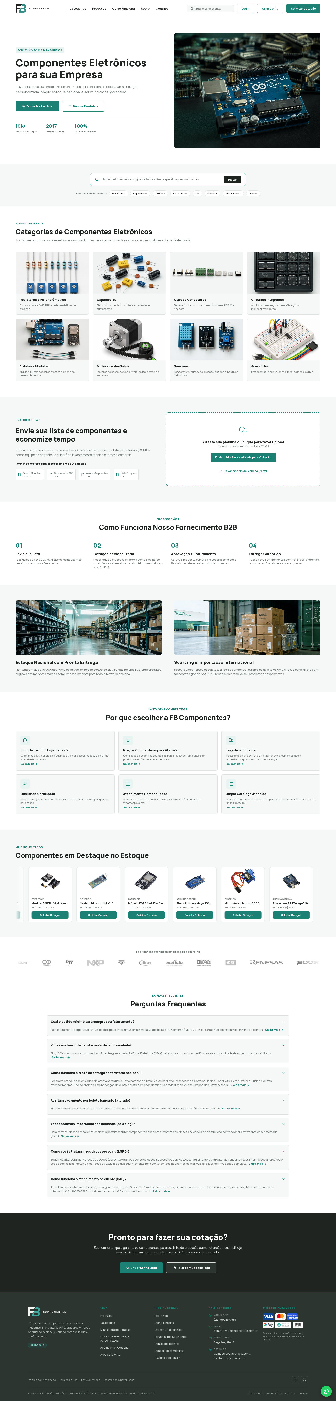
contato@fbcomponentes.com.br (173, 1163)
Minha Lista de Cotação (115, 1330)
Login (245, 8)
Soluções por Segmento (170, 1337)
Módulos (212, 193)
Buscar (232, 179)
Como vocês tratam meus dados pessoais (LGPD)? (90, 1151)
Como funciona (164, 1323)
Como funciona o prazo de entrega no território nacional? (96, 1073)
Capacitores (140, 193)
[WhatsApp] (304, 1379)
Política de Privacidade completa (225, 1163)
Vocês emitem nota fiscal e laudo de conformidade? (91, 1045)
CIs (197, 193)
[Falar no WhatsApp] (326, 1391)
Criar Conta (270, 8)
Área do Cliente (110, 1354)
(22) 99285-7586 (76, 1191)
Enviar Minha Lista (39, 106)
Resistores (118, 193)
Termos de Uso (68, 1380)
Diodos (253, 193)
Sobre (145, 8)
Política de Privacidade (42, 1380)
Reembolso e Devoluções (119, 1380)
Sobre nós (161, 1316)
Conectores (180, 193)
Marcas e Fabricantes (168, 1330)
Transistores (233, 193)
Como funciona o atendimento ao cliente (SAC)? (88, 1179)
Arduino (160, 193)
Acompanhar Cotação (114, 1347)
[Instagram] (295, 1379)
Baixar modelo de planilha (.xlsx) (245, 471)
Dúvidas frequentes (167, 1358)
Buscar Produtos (85, 106)
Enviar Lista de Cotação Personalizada (115, 1338)
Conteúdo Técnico (167, 1344)
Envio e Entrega (90, 1380)
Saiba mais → (274, 1030)
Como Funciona (123, 8)
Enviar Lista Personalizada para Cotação (243, 457)
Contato (162, 8)
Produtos (99, 8)
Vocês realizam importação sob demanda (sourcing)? (93, 1124)
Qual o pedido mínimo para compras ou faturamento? (92, 1022)
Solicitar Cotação (303, 8)
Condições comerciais (169, 1351)
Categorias (78, 8)
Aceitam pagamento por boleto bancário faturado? (91, 1100)
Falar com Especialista (193, 1268)
